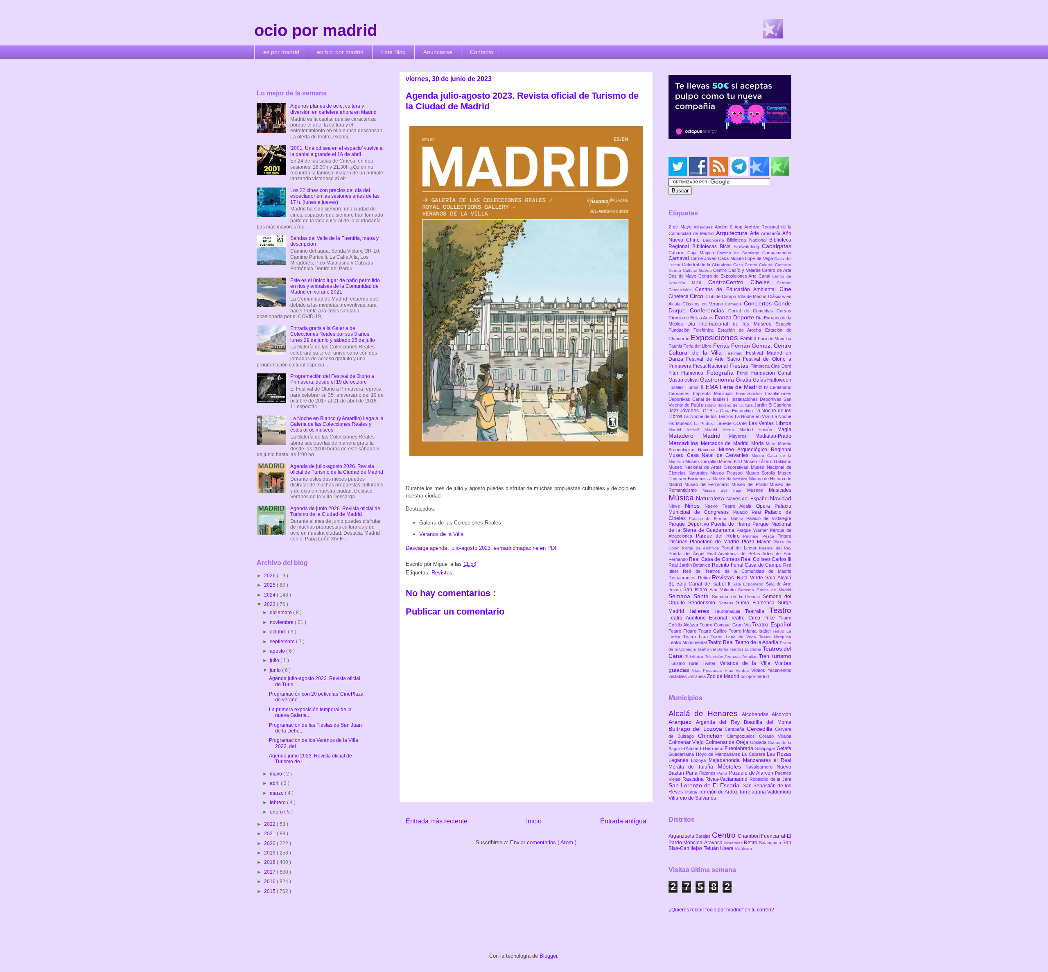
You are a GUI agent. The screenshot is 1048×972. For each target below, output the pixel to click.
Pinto (723, 773)
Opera (765, 506)
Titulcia (691, 792)
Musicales (780, 490)
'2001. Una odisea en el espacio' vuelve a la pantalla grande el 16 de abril (336, 151)
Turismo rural (685, 663)
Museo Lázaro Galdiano (767, 461)
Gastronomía (718, 379)
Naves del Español (748, 499)
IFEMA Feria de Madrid (732, 387)
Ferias (722, 345)
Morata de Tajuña (693, 767)
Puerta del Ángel (688, 553)
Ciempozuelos (743, 736)
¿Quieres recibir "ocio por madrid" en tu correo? (721, 910)
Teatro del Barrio (713, 649)
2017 (270, 872)
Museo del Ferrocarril (708, 484)
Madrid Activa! (687, 429)
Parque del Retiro (719, 536)
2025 (270, 585)
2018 (270, 862)
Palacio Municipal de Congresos (730, 509)
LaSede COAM (732, 423)
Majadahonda (726, 760)
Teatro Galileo (713, 630)
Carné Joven (704, 258)
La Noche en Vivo (753, 416)
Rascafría (694, 779)
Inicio (534, 821)
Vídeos (759, 670)
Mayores (742, 436)
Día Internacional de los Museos (731, 324)
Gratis (744, 379)
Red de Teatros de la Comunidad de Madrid (737, 571)
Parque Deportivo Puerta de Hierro (710, 524)
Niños (695, 505)
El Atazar (690, 748)
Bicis (727, 246)
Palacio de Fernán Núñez (717, 518)
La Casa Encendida (734, 410)
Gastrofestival (684, 380)
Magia (784, 429)
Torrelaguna (753, 792)
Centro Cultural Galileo (691, 270)
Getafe (784, 748)
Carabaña (735, 729)
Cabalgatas (776, 246)
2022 (270, 824)
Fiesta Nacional (711, 366)
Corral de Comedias (752, 310)
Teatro (780, 610)
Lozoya (700, 760)
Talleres (701, 611)
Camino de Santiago (739, 253)
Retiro (705, 577)
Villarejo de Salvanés (692, 798)
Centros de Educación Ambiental (737, 289)
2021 (270, 833)
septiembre (283, 641)
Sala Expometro (749, 584)
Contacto (481, 52)
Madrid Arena (722, 429)
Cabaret (678, 252)
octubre (279, 632)
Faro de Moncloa (774, 338)
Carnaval (680, 258)
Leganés (680, 760)
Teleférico (695, 656)
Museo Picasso (727, 472)
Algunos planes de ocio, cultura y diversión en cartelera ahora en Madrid (333, 109)
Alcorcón (781, 714)
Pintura (784, 535)
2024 (270, 595)
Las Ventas (762, 423)
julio (275, 660)
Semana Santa (690, 596)
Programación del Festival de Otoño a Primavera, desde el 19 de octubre (332, 379)
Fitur (675, 373)
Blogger (548, 956)
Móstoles (731, 766)
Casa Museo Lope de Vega (746, 258)
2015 (270, 891)
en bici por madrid (340, 52)
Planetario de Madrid (715, 542)
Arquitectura (733, 233)
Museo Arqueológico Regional (755, 449)
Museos (758, 490)
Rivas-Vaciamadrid (727, 779)
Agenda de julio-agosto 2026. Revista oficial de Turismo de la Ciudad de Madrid (336, 469)
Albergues (704, 227)
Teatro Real (721, 642)
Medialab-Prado (773, 436)
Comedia (734, 304)
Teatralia (757, 611)
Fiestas (740, 365)
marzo (277, 793)
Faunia (676, 346)
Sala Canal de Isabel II (704, 584)
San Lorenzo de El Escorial (706, 785)
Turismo (780, 656)
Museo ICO (731, 461)
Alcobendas (757, 714)
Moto (772, 443)
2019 (270, 853)
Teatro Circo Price (755, 618)
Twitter (711, 663)
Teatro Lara (697, 636)
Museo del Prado (751, 484)
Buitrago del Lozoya (697, 729)
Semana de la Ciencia (737, 596)
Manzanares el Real (767, 760)
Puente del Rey (775, 548)
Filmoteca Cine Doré (770, 366)
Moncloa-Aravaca (703, 842)
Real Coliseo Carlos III (766, 559)
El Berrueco (712, 748)
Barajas (704, 836)
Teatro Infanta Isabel (751, 630)
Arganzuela (682, 836)
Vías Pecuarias (708, 670)
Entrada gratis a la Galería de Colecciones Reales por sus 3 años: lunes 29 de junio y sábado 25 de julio (332, 334)
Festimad (735, 353)
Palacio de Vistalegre (768, 518)
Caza (739, 264)
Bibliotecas (706, 246)
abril (275, 783)
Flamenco (693, 373)
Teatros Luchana (746, 649)
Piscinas (679, 542)
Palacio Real (749, 512)
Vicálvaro (743, 848)
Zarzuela (697, 676)
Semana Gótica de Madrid (764, 590)
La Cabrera (754, 754)
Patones (708, 773)
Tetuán (712, 848)
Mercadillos (685, 443)
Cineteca (679, 296)
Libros (783, 423)
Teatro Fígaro (683, 630)
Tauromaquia (729, 611)
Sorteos (727, 603)
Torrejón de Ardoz (718, 792)
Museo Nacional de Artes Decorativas (710, 467)
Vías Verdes (738, 670)
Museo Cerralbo (702, 461)
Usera (727, 848)
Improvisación (751, 393)
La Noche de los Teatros (709, 416)
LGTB (707, 410)
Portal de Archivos (701, 548)
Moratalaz (734, 843)
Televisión (715, 656)
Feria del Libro (698, 346)
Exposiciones (715, 337)
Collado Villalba (775, 736)
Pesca (770, 536)
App (739, 226)
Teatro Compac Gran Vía (726, 624)
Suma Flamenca (757, 603)
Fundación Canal (771, 373)
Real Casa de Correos (715, 559)
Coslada (759, 742)
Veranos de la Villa (441, 534)
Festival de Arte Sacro (714, 359)
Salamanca (770, 842)
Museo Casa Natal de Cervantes (710, 455)
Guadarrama (682, 754)
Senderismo (703, 603)
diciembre (281, 612)
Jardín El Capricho (772, 404)
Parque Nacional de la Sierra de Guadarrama (730, 527)
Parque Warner (753, 530)
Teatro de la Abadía (757, 642)
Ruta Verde (751, 578)
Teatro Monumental (688, 642)
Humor (692, 387)
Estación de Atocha (742, 330)
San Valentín (723, 589)
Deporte (744, 317)
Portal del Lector (740, 547)
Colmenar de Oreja (727, 742)
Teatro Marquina (775, 637)
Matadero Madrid (699, 435)
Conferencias (709, 310)
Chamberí (749, 836)
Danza (724, 317)
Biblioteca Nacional (748, 239)
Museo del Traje (724, 490)
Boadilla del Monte (767, 722)
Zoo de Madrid (724, 676)
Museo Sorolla (761, 472)
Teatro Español (771, 624)
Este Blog (393, 52)
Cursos (784, 310)
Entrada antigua (623, 821)
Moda (758, 443)
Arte (755, 233)
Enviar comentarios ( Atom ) (543, 842)
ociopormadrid (755, 676)
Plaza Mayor (757, 542)
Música (682, 497)
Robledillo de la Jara (770, 779)
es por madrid (281, 52)
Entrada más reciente (437, 821)
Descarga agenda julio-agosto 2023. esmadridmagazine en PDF (482, 548)
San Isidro (696, 589)
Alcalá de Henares (705, 713)
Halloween (779, 380)
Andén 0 (724, 226)
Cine (785, 289)
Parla (692, 773)
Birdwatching (748, 246)
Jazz (674, 411)
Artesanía (771, 233)
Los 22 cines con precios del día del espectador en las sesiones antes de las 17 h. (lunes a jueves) (334, 196)
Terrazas (733, 656)
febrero (278, 802)
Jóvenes (690, 411)
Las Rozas (779, 754)
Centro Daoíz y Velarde (737, 270)
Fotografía (722, 372)
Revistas (441, 573)
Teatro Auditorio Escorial (700, 618)
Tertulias (750, 656)
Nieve (677, 506)
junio (276, 670)
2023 (270, 604)
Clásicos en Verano (703, 303)
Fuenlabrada (739, 748)
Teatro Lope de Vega (735, 637)
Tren (764, 656)
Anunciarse (437, 52)
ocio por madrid (315, 30)
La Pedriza (705, 423)
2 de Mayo (681, 226)
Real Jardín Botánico (690, 565)
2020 (270, 843)
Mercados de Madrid (726, 443)
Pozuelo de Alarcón (752, 773)
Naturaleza (711, 498)
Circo (697, 296)
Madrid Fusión (758, 429)
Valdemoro (779, 792)
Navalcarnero (761, 766)
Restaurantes (683, 577)
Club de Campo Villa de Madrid (736, 296)
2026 (270, 576)
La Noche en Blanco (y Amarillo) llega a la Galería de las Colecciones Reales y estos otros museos (337, 424)
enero (277, 812)
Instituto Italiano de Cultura (727, 405)
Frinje (744, 373)
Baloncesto (715, 240)
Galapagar (765, 748)
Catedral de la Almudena (707, 264)
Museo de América (731, 479)
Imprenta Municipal (714, 393)
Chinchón (712, 735)
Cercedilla (761, 729)
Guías (760, 380)
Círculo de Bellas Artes (692, 317)
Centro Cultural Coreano (768, 264)
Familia (749, 338)
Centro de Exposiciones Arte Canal (735, 276)
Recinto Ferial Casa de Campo (747, 565)
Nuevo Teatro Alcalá (730, 506)
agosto (278, 651)
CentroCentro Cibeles (742, 282)
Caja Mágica (702, 252)
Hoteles (677, 387)
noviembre (282, 622)
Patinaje (752, 536)
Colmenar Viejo (687, 742)
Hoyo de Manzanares (719, 754)
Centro (725, 835)
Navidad (780, 498)
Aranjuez (682, 722)
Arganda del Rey (720, 722)
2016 (270, 881)
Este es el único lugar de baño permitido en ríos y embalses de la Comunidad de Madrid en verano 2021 (335, 286)
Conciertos (759, 303)
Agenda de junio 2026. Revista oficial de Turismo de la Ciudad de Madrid (335, 511)
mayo (276, 774)
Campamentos (776, 252)
